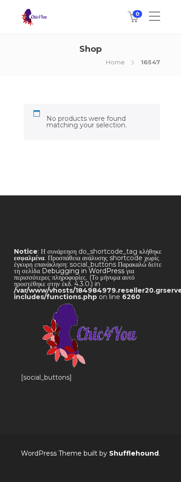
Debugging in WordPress (83, 271)
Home (115, 62)
